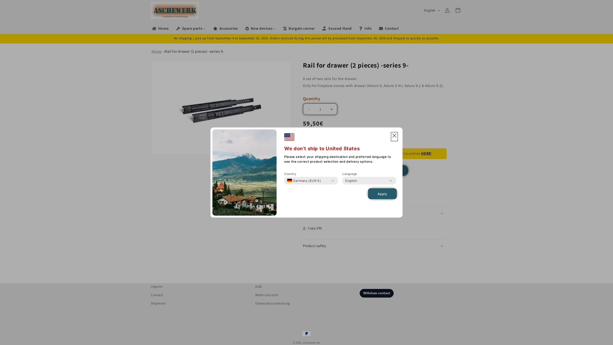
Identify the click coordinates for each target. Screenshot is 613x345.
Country (290, 174)
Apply (382, 194)
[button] (394, 136)
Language (349, 174)
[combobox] (304, 180)
